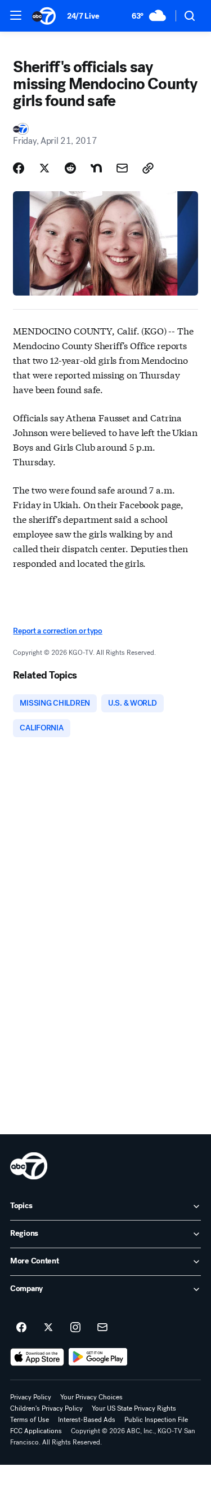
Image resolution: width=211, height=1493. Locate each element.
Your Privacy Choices (91, 1397)
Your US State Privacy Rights (134, 1408)
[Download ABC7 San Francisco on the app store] (37, 1357)
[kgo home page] (28, 1165)
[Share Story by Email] (122, 168)
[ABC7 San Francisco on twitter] (48, 1327)
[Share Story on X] (44, 168)
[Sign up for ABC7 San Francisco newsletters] (102, 1327)
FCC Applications (36, 1431)
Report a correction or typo (57, 631)
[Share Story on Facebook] (18, 168)
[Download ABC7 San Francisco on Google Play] (98, 1357)
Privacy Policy (30, 1397)
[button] (16, 15)
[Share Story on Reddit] (70, 168)
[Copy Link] (148, 168)
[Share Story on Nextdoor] (96, 168)
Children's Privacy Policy (46, 1408)
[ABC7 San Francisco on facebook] (21, 1327)
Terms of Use (29, 1419)
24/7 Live (83, 16)
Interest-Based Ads (86, 1419)
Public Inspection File (156, 1419)
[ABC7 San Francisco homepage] (44, 16)
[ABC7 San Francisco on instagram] (75, 1327)
